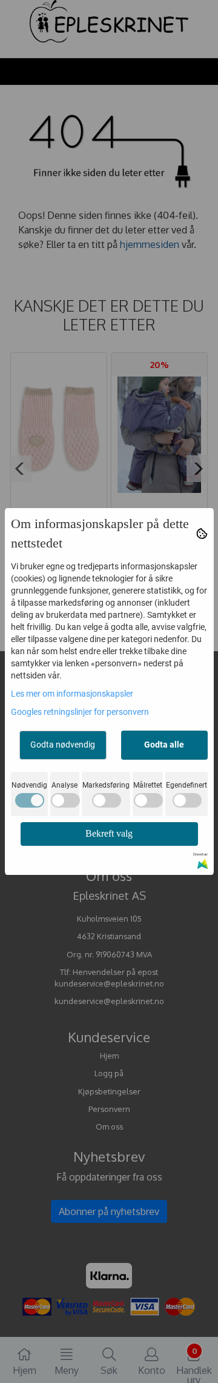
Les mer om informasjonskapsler (72, 693)
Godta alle (164, 744)
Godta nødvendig (62, 744)
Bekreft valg (109, 833)
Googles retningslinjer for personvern (80, 712)
